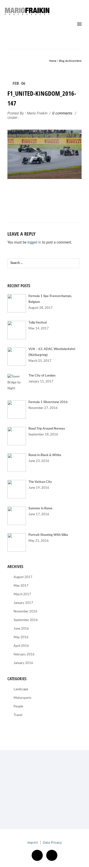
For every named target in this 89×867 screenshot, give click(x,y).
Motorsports (22, 698)
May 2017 (21, 585)
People (18, 706)
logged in (34, 242)
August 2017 (23, 577)
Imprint (32, 842)
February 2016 (24, 654)
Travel (18, 715)
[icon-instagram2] (51, 855)
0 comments (62, 113)
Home (52, 61)
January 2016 (23, 663)
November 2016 (25, 611)
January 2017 (23, 603)
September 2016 (26, 620)
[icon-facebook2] (38, 855)
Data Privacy (52, 842)
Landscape (21, 689)
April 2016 (21, 646)
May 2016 (21, 637)
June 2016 (21, 628)
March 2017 (22, 594)
